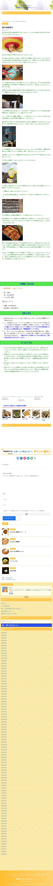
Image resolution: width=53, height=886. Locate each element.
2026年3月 (4, 645)
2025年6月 (4, 668)
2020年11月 (4, 808)
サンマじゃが (13, 561)
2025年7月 (4, 665)
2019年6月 (3, 851)
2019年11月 (4, 838)
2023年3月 (4, 737)
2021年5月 (3, 793)
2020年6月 (4, 821)
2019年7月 (3, 849)
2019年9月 (3, 843)
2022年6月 (4, 760)
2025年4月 (4, 673)
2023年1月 (3, 742)
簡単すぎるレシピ (30, 874)
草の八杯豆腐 (9, 577)
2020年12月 (4, 805)
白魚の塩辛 (13, 570)
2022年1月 (3, 772)
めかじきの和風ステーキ (17, 551)
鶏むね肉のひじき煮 (10, 579)
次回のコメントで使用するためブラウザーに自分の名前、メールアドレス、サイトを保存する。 (25, 510)
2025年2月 (4, 678)
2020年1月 (3, 833)
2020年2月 (4, 831)
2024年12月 (4, 683)
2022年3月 (4, 767)
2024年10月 (4, 688)
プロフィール (9, 874)
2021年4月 (3, 795)
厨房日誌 (43, 874)
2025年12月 (4, 653)
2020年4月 (4, 826)
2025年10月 (4, 658)
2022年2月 (4, 770)
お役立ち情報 (37, 874)
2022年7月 (4, 757)
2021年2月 (3, 800)
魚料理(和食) (6, 464)
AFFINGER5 (42, 884)
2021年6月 (3, 790)
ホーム (4, 874)
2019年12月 (4, 836)
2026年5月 (4, 640)
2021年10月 (4, 780)
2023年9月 (4, 721)
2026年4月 (4, 643)
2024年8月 (4, 693)
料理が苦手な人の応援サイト (26, 881)
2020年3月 (4, 828)
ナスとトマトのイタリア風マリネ (9, 396)
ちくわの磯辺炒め (5, 606)
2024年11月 (4, 686)
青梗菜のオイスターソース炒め (8, 613)
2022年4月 (4, 765)
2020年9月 (4, 813)
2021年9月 (3, 782)
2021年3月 (3, 798)
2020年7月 (4, 818)
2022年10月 (4, 749)
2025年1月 (3, 681)
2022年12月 (4, 744)
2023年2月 (4, 739)
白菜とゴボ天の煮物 (38, 396)
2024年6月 (4, 699)
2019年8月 (3, 846)
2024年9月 (4, 691)
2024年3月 (4, 706)
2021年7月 (3, 788)
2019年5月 (3, 854)
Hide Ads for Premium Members (37, 875)
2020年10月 (4, 810)
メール (5, 499)
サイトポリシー (16, 874)
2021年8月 (3, 785)
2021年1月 (3, 803)
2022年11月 (4, 747)
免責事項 (15, 875)
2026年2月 (4, 648)
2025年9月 (4, 660)
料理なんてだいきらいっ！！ (26, 7)
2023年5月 (4, 732)
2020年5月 (4, 823)
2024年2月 (4, 709)
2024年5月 (4, 701)
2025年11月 (4, 655)
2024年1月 (3, 711)
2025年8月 (4, 663)
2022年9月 (4, 752)
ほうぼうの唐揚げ (15, 541)
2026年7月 (4, 635)
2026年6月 (4, 638)
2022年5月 (4, 762)
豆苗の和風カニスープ (6, 611)
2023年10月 (4, 719)
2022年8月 (4, 754)
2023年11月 (4, 716)
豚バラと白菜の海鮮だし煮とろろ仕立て (11, 608)
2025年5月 (4, 671)
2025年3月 (4, 676)
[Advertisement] (26, 270)
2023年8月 (4, 724)
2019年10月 (4, 841)
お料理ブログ (23, 874)
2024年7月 (4, 696)
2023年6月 (4, 729)
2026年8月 (4, 632)
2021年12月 (4, 775)
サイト (4, 505)
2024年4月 (4, 704)
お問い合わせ (20, 875)
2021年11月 (4, 777)
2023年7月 (4, 726)
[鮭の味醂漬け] (28, 458)
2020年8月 (4, 815)
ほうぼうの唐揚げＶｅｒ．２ (18, 532)
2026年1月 (3, 650)
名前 (4, 493)
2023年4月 (4, 734)
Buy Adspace (27, 875)
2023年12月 (4, 714)
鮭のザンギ (4, 603)
